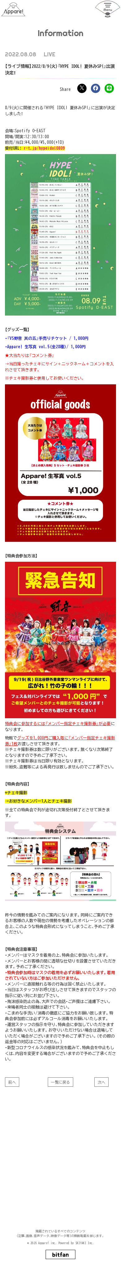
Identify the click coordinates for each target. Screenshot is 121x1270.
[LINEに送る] (109, 88)
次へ (101, 1082)
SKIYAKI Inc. (84, 1242)
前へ (12, 1082)
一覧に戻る (60, 1082)
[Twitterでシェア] (82, 88)
